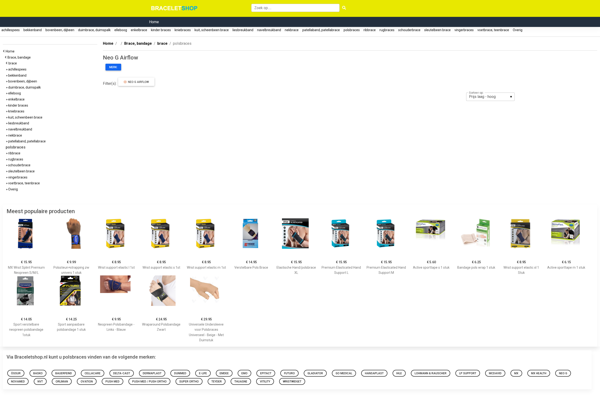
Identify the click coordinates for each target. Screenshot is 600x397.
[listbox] (490, 97)
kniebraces (182, 30)
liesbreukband (243, 30)
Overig (517, 30)
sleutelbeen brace (437, 30)
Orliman (62, 381)
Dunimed (180, 373)
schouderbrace (409, 30)
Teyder (216, 381)
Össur (16, 373)
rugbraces (387, 30)
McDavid (495, 373)
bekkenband (32, 30)
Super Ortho (189, 381)
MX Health (538, 373)
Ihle (399, 373)
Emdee (224, 373)
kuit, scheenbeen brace (211, 30)
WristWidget (292, 381)
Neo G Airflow (138, 82)
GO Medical (344, 373)
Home (154, 22)
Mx (516, 373)
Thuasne (240, 381)
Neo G (563, 373)
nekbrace (291, 30)
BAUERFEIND (63, 373)
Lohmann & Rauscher (430, 373)
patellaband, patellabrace (321, 30)
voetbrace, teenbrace (493, 30)
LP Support (467, 373)
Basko (38, 373)
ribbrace (369, 30)
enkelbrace (139, 30)
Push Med (112, 381)
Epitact (265, 373)
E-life (203, 373)
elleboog (120, 30)
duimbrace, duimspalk (94, 30)
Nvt (40, 381)
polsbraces (351, 30)
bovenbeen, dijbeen (60, 30)
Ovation (87, 381)
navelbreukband (269, 30)
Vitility (265, 381)
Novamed (18, 381)
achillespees (10, 30)
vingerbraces (464, 30)
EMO (244, 373)
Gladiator (315, 373)
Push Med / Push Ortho (149, 381)
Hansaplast (374, 373)
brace (13, 63)
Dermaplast (152, 373)
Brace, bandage (20, 57)
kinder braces (161, 30)
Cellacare (93, 373)
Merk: (113, 67)
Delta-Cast (121, 373)
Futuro (289, 373)
